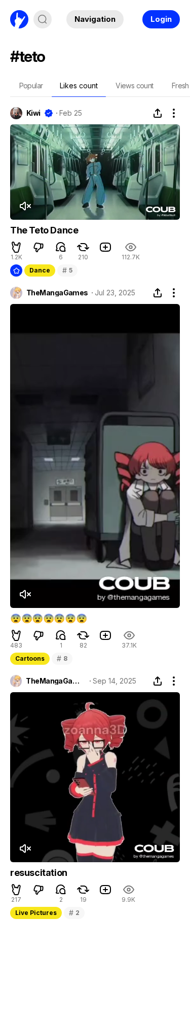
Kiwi (33, 113)
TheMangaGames (57, 292)
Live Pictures (36, 913)
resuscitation (38, 872)
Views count (134, 85)
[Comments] (61, 247)
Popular (31, 85)
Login (161, 19)
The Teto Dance (44, 230)
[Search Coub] (42, 19)
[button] (16, 247)
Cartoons (30, 658)
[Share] (157, 113)
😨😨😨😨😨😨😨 (48, 618)
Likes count (79, 85)
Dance (39, 270)
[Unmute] (25, 206)
